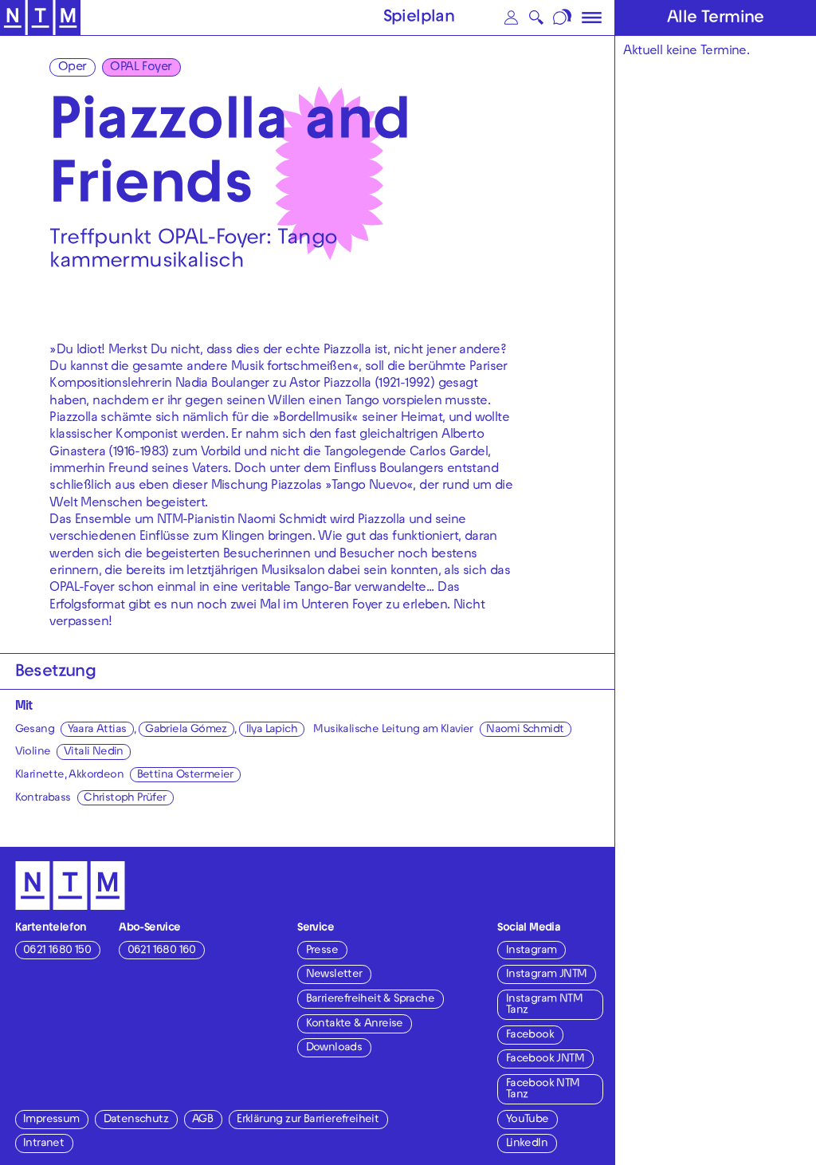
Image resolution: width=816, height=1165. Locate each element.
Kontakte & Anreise (354, 1024)
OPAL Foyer (140, 67)
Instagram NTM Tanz (544, 1005)
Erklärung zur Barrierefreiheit (308, 1120)
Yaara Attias (97, 730)
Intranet (43, 1144)
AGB (202, 1120)
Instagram (531, 951)
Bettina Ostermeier (185, 775)
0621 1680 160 (162, 951)
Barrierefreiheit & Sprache (370, 999)
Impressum (51, 1120)
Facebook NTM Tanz (543, 1089)
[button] (511, 17)
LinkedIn (526, 1144)
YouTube (527, 1120)
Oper (72, 67)
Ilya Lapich (271, 730)
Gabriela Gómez (186, 730)
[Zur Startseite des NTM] (40, 18)
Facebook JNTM (545, 1059)
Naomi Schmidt (524, 730)
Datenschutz (136, 1120)
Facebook (530, 1035)
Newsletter (334, 975)
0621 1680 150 (57, 951)
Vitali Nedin (94, 752)
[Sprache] (563, 17)
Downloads (334, 1048)
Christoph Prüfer (125, 798)
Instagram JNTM (546, 975)
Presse (322, 951)
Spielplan (419, 18)
